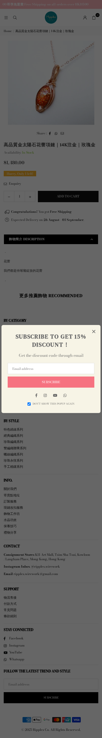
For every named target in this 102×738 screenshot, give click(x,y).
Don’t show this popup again (54, 404)
